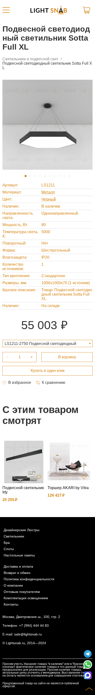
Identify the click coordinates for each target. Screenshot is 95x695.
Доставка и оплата (18, 566)
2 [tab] (30, 176)
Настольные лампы (19, 555)
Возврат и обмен (17, 573)
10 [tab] (69, 176)
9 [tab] (64, 176)
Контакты (11, 604)
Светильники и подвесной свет (30, 59)
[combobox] (47, 343)
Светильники (14, 536)
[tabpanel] (47, 125)
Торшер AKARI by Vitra (68, 488)
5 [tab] (45, 176)
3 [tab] (35, 176)
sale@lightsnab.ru (28, 634)
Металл (48, 192)
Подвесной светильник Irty (23, 490)
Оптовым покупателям (22, 592)
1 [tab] (25, 176)
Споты (9, 549)
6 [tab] (50, 176)
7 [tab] (55, 176)
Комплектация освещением (26, 598)
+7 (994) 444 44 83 (34, 625)
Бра (7, 543)
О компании (13, 585)
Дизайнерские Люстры (21, 530)
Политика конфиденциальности (29, 579)
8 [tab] (59, 176)
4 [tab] (40, 176)
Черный (48, 199)
